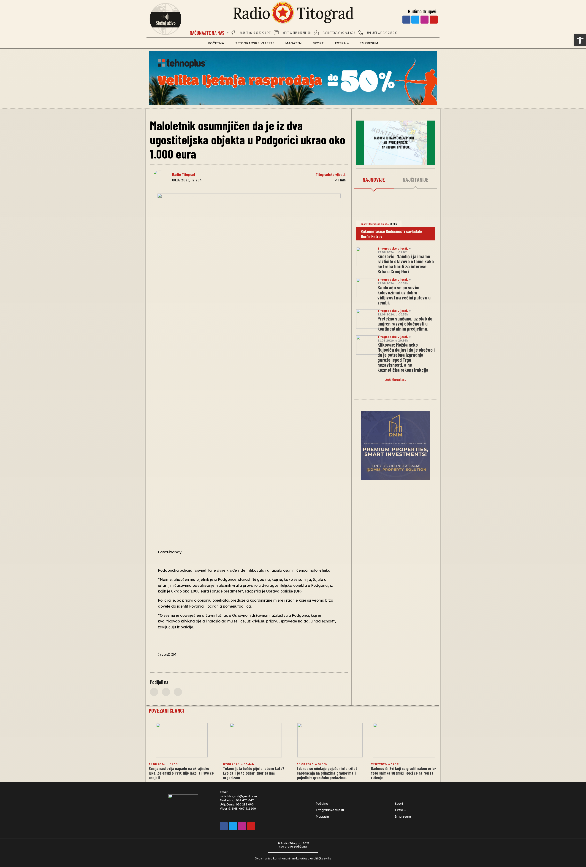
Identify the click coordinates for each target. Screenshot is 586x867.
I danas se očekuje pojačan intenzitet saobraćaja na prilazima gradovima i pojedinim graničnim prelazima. (327, 773)
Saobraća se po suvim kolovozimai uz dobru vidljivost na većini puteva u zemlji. (404, 294)
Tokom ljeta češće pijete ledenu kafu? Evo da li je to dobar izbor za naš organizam (253, 773)
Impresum (369, 43)
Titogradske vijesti (254, 43)
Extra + (342, 43)
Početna (216, 43)
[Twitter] (415, 20)
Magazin (293, 43)
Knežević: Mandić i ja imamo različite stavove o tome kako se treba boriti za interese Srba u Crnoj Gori (405, 263)
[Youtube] (434, 20)
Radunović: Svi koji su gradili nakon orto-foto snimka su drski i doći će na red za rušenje (403, 773)
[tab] (374, 180)
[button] (580, 40)
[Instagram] (425, 20)
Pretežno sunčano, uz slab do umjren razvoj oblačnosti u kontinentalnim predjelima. (404, 323)
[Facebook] (406, 20)
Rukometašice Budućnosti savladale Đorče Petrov (391, 234)
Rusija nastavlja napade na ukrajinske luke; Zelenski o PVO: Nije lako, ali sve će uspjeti (181, 773)
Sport (318, 43)
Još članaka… (395, 380)
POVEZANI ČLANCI (166, 710)
